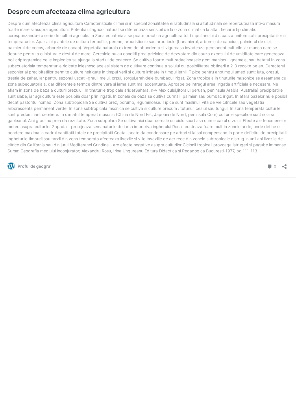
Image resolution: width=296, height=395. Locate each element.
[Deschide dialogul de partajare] (284, 164)
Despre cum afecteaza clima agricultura (69, 11)
